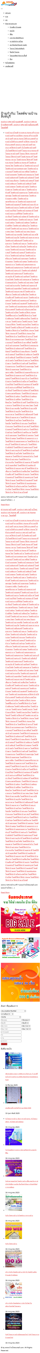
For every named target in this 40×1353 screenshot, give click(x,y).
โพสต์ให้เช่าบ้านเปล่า (22, 474)
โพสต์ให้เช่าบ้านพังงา (13, 396)
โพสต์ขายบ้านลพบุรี (18, 253)
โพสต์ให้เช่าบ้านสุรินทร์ (30, 450)
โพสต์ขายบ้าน (19, 166)
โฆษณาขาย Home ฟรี (30, 151)
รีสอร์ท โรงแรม (14, 52)
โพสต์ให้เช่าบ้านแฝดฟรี (24, 480)
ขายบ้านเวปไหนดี (11, 133)
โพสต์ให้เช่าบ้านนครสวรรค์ (15, 375)
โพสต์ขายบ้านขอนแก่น (25, 175)
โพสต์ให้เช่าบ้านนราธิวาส (20, 378)
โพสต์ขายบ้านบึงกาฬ (26, 208)
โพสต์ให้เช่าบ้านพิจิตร (13, 399)
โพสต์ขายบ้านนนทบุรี (13, 205)
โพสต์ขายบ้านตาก (19, 190)
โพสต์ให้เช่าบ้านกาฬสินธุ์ (22, 342)
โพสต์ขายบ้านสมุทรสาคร (14, 268)
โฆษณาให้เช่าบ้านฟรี (13, 157)
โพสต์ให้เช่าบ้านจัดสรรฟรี (14, 348)
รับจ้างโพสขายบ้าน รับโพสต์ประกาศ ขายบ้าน (19, 1215)
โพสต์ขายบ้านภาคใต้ (30, 235)
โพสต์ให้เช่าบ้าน (11, 336)
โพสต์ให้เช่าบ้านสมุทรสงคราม (16, 441)
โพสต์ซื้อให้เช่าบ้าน (25, 315)
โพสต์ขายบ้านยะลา (20, 244)
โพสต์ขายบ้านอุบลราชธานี (15, 292)
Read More (5, 505)
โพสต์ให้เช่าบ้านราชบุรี (21, 426)
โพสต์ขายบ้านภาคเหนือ (13, 235)
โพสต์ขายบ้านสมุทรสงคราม (26, 265)
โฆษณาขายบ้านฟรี (12, 154)
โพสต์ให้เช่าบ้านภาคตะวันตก (23, 405)
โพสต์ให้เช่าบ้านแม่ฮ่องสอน (26, 483)
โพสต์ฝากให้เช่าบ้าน (12, 330)
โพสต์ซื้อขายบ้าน (11, 315)
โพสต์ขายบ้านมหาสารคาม (29, 238)
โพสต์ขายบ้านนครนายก (19, 193)
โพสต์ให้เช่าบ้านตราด (22, 360)
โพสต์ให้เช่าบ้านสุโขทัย (13, 453)
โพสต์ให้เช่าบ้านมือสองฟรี (24, 414)
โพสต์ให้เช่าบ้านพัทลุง (29, 396)
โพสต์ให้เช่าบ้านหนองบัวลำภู (23, 456)
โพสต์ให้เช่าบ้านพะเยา (30, 393)
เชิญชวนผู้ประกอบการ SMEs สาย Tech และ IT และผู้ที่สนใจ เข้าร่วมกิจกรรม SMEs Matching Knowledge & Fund (21, 1077)
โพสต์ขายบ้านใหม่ (12, 312)
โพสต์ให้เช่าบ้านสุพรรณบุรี (23, 447)
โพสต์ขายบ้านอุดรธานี (29, 286)
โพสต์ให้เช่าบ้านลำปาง (21, 429)
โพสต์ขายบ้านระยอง (17, 250)
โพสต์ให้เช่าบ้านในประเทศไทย (16, 486)
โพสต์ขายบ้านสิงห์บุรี (29, 271)
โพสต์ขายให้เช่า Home (27, 312)
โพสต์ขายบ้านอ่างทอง (26, 283)
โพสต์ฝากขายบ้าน (31, 327)
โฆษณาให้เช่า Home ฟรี (28, 154)
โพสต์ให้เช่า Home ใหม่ (26, 333)
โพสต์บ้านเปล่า (27, 321)
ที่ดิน (11, 34)
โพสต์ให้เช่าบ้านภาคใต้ (28, 408)
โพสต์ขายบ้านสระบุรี (31, 268)
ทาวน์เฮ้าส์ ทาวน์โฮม (16, 41)
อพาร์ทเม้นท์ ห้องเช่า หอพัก (18, 45)
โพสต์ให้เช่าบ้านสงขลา (26, 435)
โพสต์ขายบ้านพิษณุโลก (21, 226)
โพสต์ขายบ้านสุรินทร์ (22, 277)
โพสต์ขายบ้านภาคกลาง (19, 229)
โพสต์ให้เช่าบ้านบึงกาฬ (20, 381)
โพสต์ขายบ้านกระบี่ (32, 166)
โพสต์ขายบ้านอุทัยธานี (30, 289)
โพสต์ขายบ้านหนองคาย (22, 280)
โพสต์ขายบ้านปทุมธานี (25, 211)
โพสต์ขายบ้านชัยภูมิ (24, 184)
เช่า (6, 20)
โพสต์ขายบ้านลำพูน (17, 256)
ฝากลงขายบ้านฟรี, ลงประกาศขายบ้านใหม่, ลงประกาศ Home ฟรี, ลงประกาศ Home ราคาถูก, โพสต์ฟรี (19, 512)
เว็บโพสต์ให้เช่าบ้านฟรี (13, 151)
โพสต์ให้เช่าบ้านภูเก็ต (13, 411)
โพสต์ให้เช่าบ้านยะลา (28, 417)
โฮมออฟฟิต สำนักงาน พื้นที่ (18, 56)
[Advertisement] (20, 90)
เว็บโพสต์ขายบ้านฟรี (28, 148)
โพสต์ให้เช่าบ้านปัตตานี (21, 390)
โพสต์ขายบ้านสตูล (20, 262)
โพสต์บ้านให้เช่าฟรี (18, 327)
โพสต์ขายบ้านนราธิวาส (29, 205)
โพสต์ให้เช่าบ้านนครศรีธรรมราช (26, 372)
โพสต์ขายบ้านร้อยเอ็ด (18, 247)
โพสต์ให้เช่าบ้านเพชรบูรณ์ (24, 477)
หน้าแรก (8, 13)
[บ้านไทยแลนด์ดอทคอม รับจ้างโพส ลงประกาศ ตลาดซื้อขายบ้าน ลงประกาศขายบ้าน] (9, 5)
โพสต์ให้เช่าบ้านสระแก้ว (19, 444)
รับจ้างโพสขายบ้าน (11, 1244)
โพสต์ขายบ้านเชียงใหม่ (20, 295)
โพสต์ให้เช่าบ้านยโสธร (13, 420)
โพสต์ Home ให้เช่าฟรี (25, 160)
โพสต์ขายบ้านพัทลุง (22, 223)
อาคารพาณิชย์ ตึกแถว (17, 38)
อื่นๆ (11, 59)
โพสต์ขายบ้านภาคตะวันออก (25, 232)
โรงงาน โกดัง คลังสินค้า (17, 49)
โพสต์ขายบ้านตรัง (22, 187)
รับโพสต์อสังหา (10, 63)
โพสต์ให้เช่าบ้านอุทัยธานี (26, 465)
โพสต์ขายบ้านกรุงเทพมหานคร (16, 169)
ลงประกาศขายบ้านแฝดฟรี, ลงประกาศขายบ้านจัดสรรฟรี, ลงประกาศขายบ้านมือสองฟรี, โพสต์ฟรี (20, 125)
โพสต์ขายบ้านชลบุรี (27, 181)
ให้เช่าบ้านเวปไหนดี (20, 492)
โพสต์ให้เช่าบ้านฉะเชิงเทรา (21, 351)
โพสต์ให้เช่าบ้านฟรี (19, 402)
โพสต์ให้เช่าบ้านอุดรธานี (23, 462)
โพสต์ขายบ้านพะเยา (26, 220)
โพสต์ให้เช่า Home (27, 330)
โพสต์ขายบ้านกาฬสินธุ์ (21, 172)
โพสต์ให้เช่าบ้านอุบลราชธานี (15, 468)
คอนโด (12, 31)
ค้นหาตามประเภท (11, 24)
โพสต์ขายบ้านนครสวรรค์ (27, 202)
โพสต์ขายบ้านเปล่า (21, 298)
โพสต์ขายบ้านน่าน (12, 208)
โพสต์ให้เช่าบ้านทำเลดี (20, 363)
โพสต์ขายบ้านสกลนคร (20, 259)
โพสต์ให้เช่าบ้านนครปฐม (25, 366)
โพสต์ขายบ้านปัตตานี (20, 217)
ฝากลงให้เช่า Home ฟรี (22, 136)
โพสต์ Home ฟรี (27, 157)
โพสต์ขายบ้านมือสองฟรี (14, 241)
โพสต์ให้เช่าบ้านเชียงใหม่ (21, 471)
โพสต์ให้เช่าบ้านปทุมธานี (23, 384)
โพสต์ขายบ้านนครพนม (20, 196)
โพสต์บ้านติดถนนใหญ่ (22, 318)
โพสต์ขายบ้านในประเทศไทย (26, 309)
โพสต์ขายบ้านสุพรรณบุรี (14, 274)
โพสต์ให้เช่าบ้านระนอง (19, 423)
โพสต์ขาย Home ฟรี (21, 163)
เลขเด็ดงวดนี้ (9, 66)
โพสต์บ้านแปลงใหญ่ (23, 324)
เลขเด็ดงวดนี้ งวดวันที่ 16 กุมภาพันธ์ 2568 (18, 1108)
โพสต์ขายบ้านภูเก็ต (12, 238)
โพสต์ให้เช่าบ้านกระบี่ (25, 336)
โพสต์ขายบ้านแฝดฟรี (19, 304)
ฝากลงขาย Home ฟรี (26, 133)
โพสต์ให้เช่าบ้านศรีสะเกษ (22, 432)
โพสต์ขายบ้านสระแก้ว (13, 271)
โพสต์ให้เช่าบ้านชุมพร (24, 357)
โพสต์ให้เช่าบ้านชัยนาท (24, 354)
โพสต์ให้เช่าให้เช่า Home (21, 489)
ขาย (6, 17)
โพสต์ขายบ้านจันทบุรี (26, 178)
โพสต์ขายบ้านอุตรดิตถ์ (13, 289)
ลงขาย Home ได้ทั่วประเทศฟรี (25, 139)
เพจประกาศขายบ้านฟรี (24, 145)
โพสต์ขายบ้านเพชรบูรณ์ (20, 301)
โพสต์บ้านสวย (17, 321)
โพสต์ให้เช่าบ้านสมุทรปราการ (27, 438)
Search (4, 1044)
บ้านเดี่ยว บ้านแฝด (15, 27)
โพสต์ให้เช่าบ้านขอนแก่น (29, 345)
